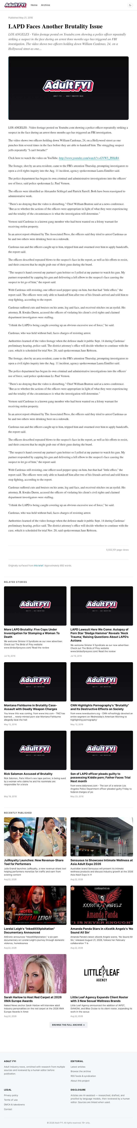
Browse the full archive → (68, 1025)
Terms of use (11, 1099)
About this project (80, 1080)
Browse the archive (81, 1071)
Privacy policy (11, 1095)
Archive (45, 5)
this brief (38, 565)
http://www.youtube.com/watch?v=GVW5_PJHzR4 (89, 158)
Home (34, 5)
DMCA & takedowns (14, 1104)
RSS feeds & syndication (83, 1076)
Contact (8, 1109)
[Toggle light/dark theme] (130, 5)
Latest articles (78, 1066)
